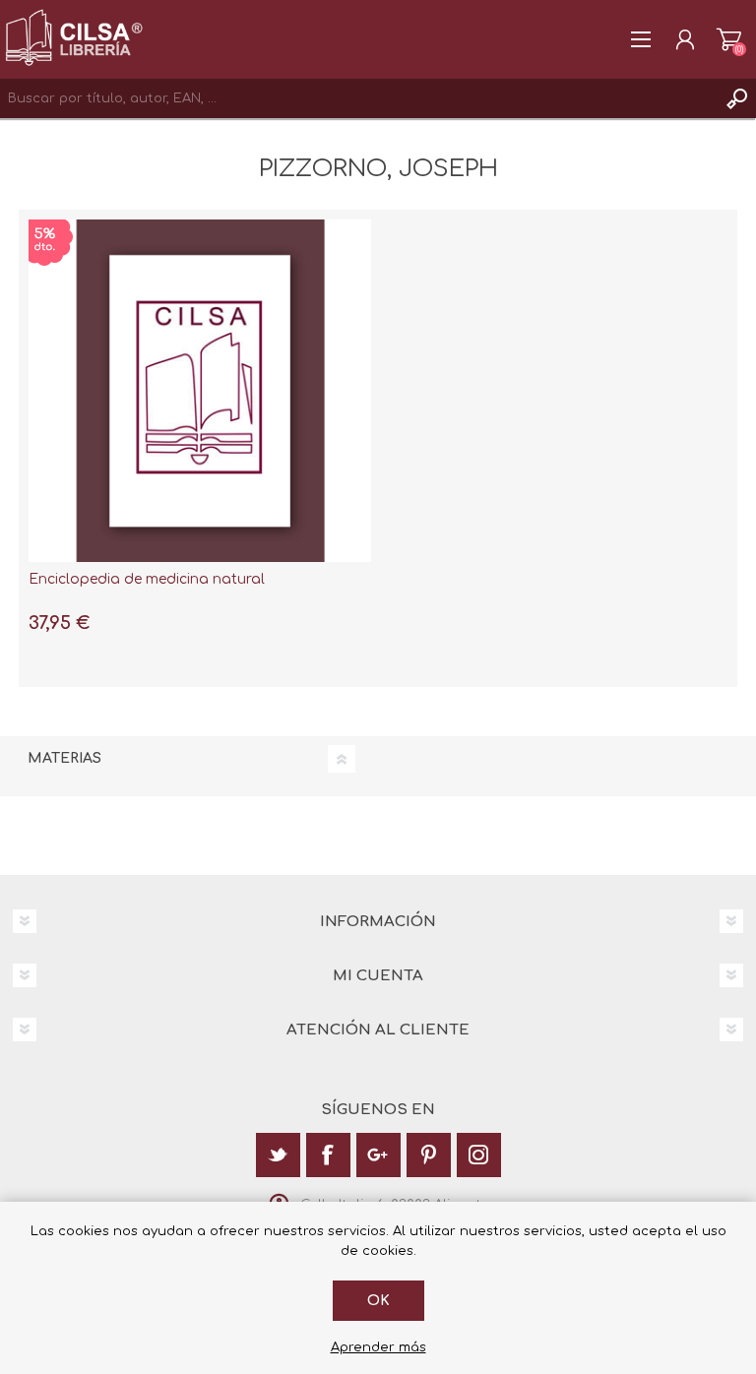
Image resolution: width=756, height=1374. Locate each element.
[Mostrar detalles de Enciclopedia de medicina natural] (200, 390)
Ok (378, 1300)
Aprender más (378, 1347)
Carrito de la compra (729, 39)
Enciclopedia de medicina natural (147, 579)
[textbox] (358, 98)
